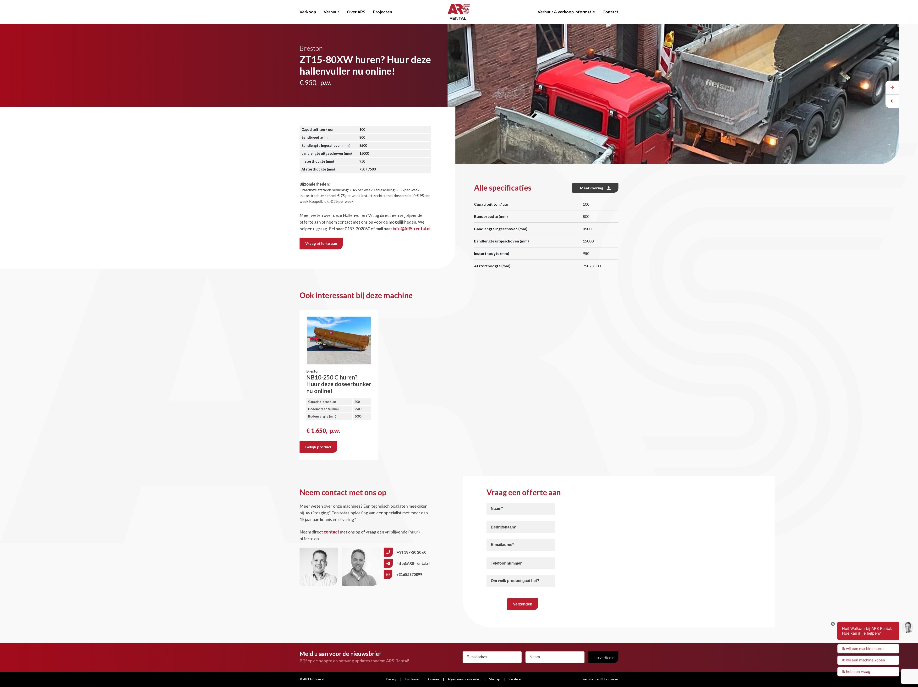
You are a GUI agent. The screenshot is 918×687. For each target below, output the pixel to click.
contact (331, 531)
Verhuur (331, 11)
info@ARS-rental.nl (412, 228)
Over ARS (356, 11)
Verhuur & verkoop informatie (566, 11)
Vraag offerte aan (321, 243)
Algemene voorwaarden (464, 679)
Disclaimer (412, 679)
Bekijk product (318, 447)
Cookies (433, 679)
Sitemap (494, 679)
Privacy (391, 679)
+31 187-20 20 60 (411, 552)
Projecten (382, 11)
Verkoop (308, 11)
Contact (610, 11)
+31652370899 (409, 574)
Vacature (514, 679)
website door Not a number (600, 679)
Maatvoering (591, 188)
